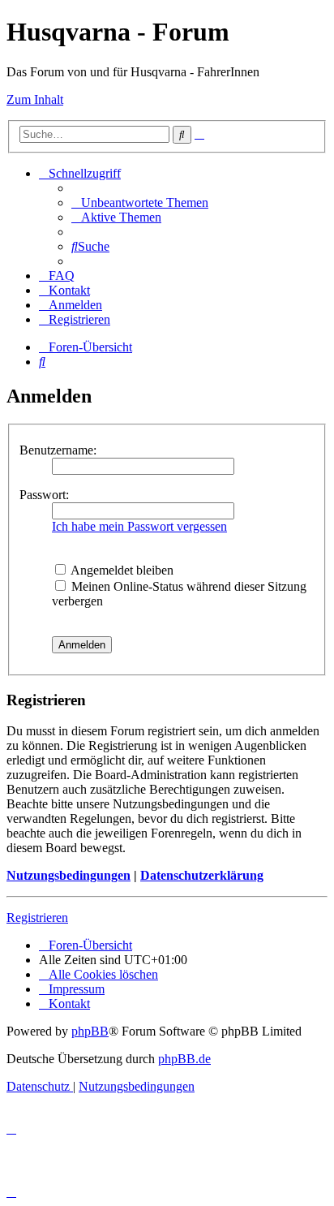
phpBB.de (184, 1059)
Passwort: (44, 495)
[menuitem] (139, 202)
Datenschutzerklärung (201, 875)
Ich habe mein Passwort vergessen (139, 526)
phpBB (90, 1031)
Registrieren (37, 917)
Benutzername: (57, 450)
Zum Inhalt (34, 99)
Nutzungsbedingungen (68, 875)
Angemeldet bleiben (120, 570)
